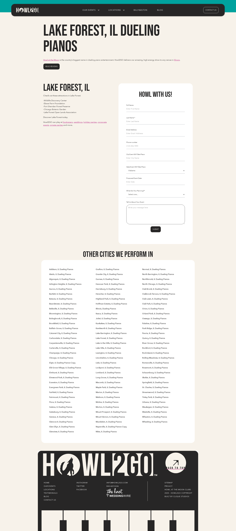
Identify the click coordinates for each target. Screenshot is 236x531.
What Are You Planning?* (135, 191)
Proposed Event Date (134, 178)
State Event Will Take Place (135, 167)
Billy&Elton (140, 10)
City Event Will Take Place (135, 154)
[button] (91, 10)
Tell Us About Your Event (135, 202)
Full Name (129, 105)
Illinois (177, 60)
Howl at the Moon (51, 60)
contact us (210, 10)
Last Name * (130, 118)
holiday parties (90, 122)
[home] (27, 10)
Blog (160, 10)
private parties (56, 125)
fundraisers (68, 122)
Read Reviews (51, 66)
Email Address (131, 130)
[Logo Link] (99, 464)
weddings (78, 122)
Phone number (131, 142)
